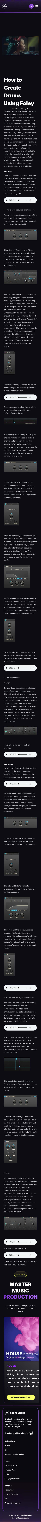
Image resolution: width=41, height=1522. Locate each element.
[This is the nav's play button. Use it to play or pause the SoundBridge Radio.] (31, 6)
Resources (9, 1490)
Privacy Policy (11, 1470)
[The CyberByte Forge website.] (31, 1433)
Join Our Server (13, 1503)
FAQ (6, 1498)
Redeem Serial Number (14, 1454)
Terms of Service (12, 1465)
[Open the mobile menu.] (37, 6)
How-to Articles (11, 1494)
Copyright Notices (12, 1478)
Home (7, 1445)
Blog (6, 1450)
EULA (7, 1474)
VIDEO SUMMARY (19, 1397)
